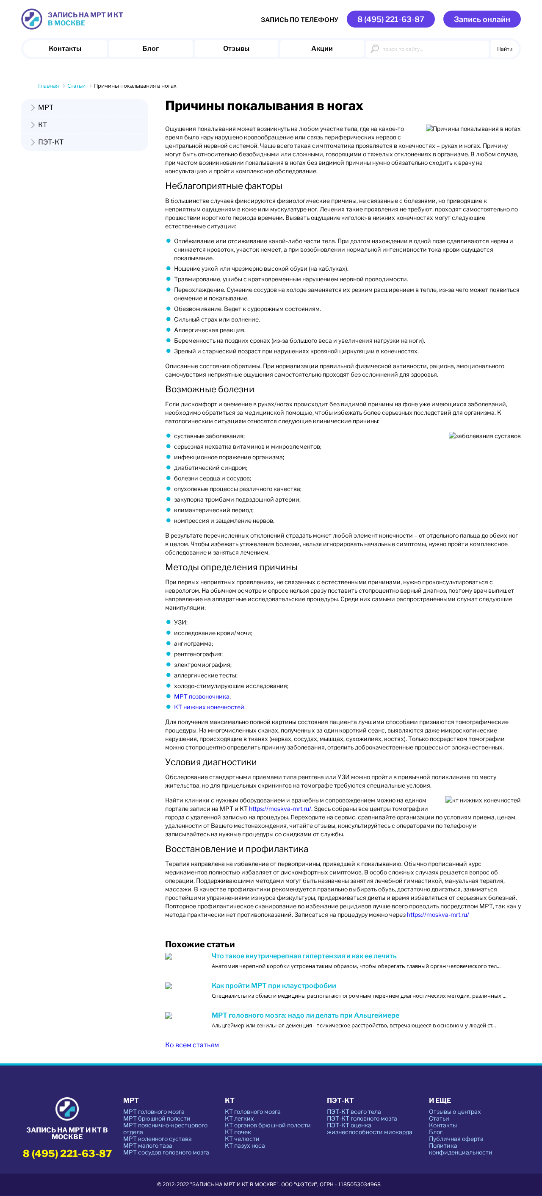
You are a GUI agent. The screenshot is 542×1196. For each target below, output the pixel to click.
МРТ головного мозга (154, 1111)
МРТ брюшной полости (157, 1118)
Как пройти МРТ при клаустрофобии (274, 985)
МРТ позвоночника (202, 696)
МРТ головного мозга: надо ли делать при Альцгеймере (305, 1015)
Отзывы (236, 48)
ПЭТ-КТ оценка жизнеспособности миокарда (369, 1128)
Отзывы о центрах (455, 1111)
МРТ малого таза (147, 1145)
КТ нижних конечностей (209, 706)
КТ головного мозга (253, 1111)
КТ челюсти (242, 1138)
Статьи (439, 1118)
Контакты (65, 48)
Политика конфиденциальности (460, 1149)
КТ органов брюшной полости (268, 1125)
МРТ (45, 107)
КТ (42, 125)
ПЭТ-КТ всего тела (354, 1111)
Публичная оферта (456, 1138)
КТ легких (239, 1118)
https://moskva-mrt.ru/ (280, 808)
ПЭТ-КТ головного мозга (362, 1118)
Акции (322, 48)
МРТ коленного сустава (157, 1138)
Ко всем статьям (192, 1045)
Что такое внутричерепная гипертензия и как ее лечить (304, 956)
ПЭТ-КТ (51, 142)
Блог (150, 48)
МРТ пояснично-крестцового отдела (165, 1128)
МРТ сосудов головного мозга (166, 1152)
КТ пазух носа (245, 1145)
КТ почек (238, 1131)
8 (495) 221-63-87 (390, 19)
